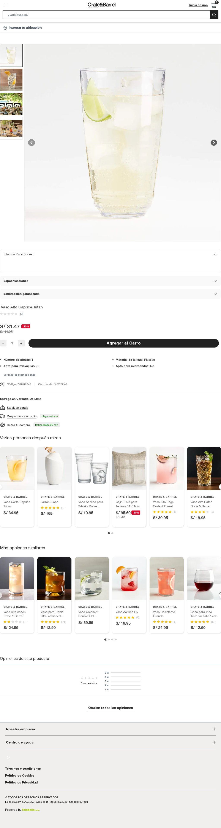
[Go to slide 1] (109, 533)
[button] (110, 15)
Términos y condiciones (23, 769)
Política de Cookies (20, 775)
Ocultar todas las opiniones (110, 707)
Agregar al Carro (124, 343)
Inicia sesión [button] (198, 5)
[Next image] (213, 142)
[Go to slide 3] (112, 639)
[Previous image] (31, 142)
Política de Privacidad (21, 782)
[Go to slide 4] (116, 639)
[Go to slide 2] (112, 533)
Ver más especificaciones (19, 374)
